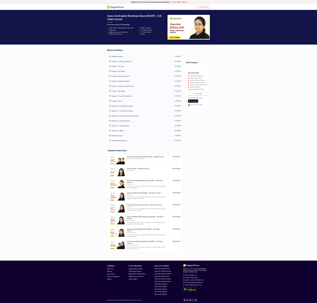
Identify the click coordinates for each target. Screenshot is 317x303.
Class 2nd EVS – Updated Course (138, 168)
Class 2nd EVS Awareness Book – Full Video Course (144, 205)
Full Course (176, 156)
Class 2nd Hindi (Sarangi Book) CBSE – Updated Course (145, 157)
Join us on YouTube (196, 105)
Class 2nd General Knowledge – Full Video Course (144, 193)
